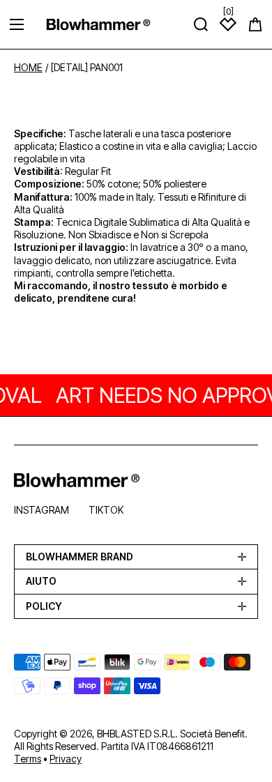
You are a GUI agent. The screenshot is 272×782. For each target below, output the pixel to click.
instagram (41, 510)
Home (28, 67)
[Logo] (98, 24)
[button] (255, 24)
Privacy (66, 759)
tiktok (106, 510)
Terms (27, 759)
